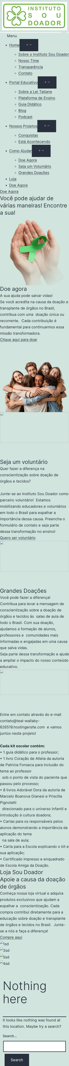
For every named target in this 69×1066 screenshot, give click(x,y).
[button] (34, 36)
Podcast (25, 117)
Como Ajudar (20, 151)
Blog (22, 110)
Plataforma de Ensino (36, 98)
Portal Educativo (23, 82)
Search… (10, 1036)
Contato (25, 73)
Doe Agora (27, 160)
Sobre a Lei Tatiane (35, 91)
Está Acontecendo (34, 141)
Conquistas (28, 135)
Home (14, 45)
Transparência (30, 67)
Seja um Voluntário (34, 166)
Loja (12, 179)
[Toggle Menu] (64, 32)
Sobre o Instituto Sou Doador (43, 54)
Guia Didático (30, 104)
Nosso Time (28, 60)
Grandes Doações (33, 172)
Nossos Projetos (23, 126)
